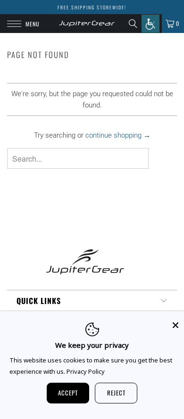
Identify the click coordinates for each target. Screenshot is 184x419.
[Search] (135, 23)
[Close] (175, 325)
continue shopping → (118, 135)
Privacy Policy (86, 371)
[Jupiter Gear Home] (87, 23)
